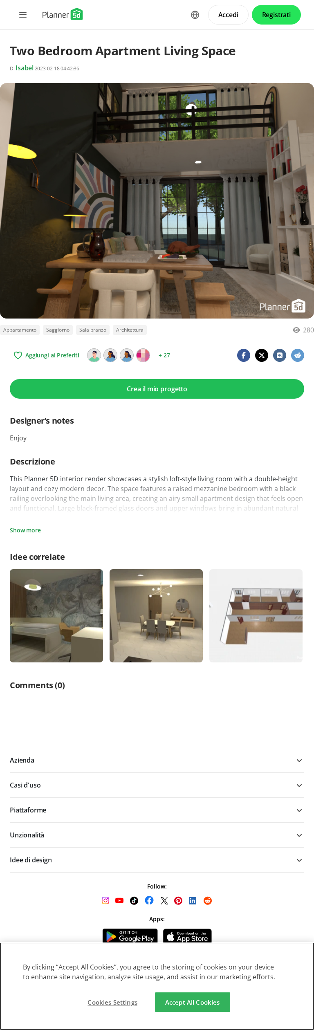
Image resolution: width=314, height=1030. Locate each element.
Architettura (130, 329)
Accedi (228, 14)
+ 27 (164, 355)
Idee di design (31, 859)
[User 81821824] (110, 355)
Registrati (276, 14)
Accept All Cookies (192, 1002)
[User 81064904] (94, 355)
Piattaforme (28, 810)
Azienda (22, 760)
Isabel (25, 67)
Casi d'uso (25, 785)
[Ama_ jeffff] (143, 355)
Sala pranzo (92, 329)
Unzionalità (27, 834)
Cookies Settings (112, 1002)
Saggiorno (58, 329)
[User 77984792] (126, 355)
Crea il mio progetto (157, 388)
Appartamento (19, 329)
